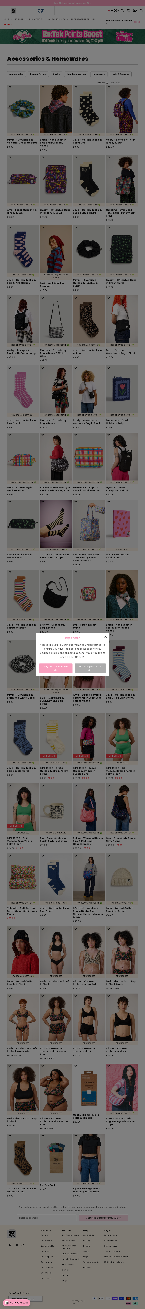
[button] (16, 1302)
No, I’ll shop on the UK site (90, 668)
